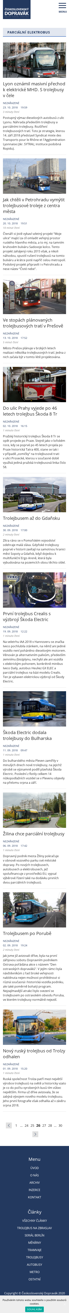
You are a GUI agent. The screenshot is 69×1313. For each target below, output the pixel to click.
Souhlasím (34, 1309)
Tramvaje (35, 1250)
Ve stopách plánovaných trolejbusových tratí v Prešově (33, 323)
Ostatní (34, 1279)
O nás (34, 1175)
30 (60, 1125)
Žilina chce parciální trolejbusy (33, 834)
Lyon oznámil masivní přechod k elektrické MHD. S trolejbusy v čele (34, 89)
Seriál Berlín (34, 1235)
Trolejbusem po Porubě (27, 933)
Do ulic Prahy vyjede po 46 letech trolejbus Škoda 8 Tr (30, 411)
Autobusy (34, 1265)
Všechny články (34, 1221)
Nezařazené (11, 103)
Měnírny (34, 1243)
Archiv (34, 1183)
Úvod (34, 1168)
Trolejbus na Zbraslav (34, 1228)
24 (26, 1125)
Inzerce (34, 1190)
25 (32, 1125)
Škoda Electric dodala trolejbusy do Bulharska (27, 735)
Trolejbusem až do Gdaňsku (31, 518)
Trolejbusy (34, 1257)
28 (50, 1125)
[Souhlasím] (64, 1304)
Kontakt (34, 1197)
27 (44, 1125)
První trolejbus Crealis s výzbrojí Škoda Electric (27, 616)
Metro (35, 1272)
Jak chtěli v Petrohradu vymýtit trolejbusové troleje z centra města (34, 205)
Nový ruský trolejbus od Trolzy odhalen (34, 1054)
